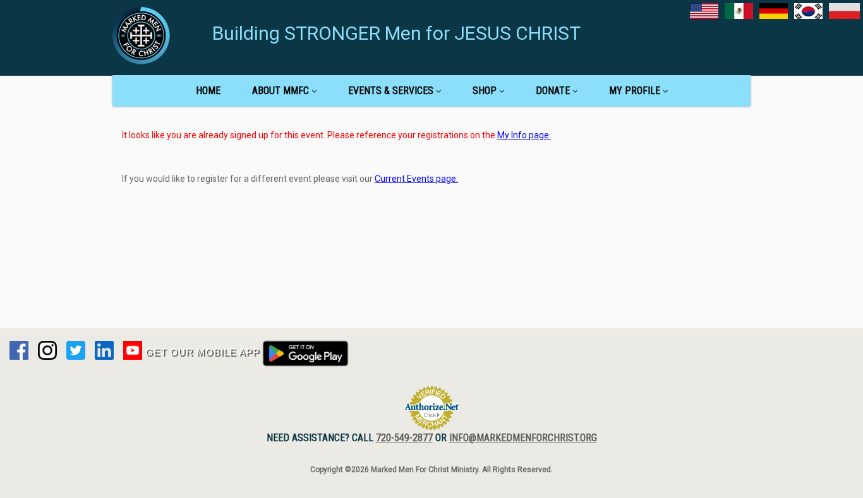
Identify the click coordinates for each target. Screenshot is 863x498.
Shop (485, 91)
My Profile (634, 91)
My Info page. (524, 135)
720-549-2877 (404, 438)
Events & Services (390, 91)
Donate (553, 91)
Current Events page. (416, 179)
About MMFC (280, 91)
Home (208, 91)
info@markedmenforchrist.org (523, 438)
